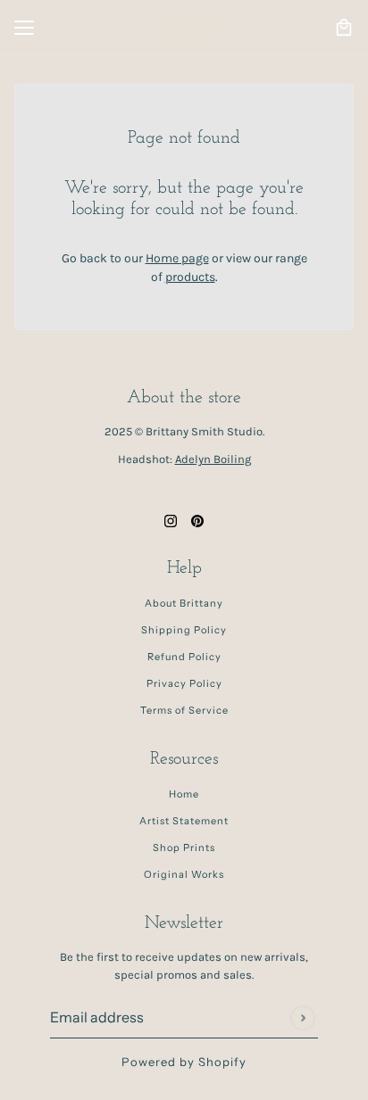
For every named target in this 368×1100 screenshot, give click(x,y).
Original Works (184, 874)
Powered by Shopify (184, 1062)
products (190, 277)
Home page (177, 258)
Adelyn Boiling (213, 459)
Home (184, 794)
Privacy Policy (184, 683)
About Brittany (184, 603)
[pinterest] (197, 519)
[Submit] (302, 1017)
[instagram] (170, 519)
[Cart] (344, 27)
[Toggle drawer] (24, 28)
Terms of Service (184, 710)
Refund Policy (184, 656)
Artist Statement (184, 821)
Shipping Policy (184, 630)
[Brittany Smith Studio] (184, 27)
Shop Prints (184, 847)
